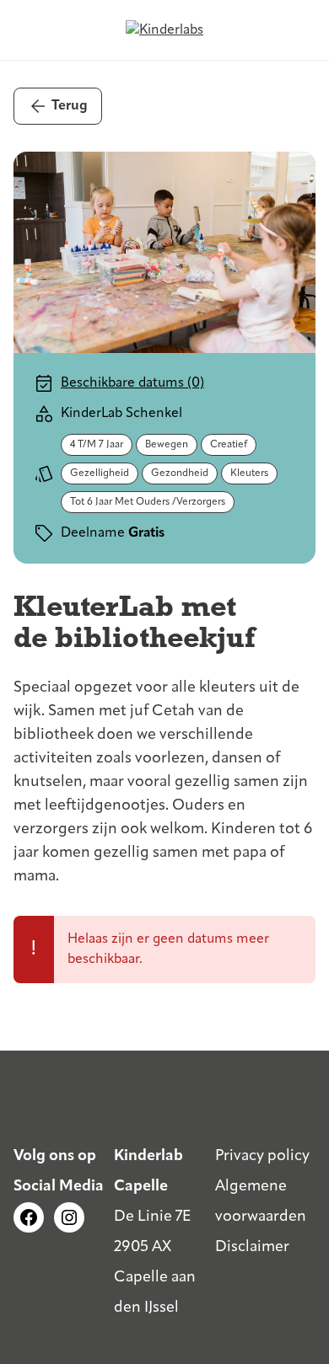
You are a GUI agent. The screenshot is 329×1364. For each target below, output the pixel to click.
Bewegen (166, 445)
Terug (69, 106)
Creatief (228, 445)
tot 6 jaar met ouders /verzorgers (147, 502)
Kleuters (249, 473)
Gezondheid (179, 473)
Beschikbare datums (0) (132, 383)
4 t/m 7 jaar (96, 445)
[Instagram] (69, 1217)
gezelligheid (99, 473)
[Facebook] (29, 1217)
